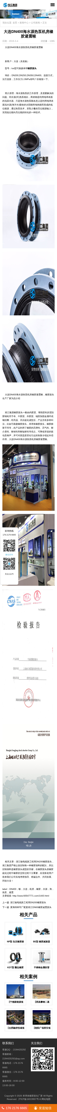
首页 (15, 22)
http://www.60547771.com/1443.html (31, 895)
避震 (11, 892)
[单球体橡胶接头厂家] (9, 5)
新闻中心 (24, 22)
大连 (25, 889)
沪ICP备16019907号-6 (29, 1099)
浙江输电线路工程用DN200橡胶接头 (28, 902)
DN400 (12, 889)
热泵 (4, 892)
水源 (45, 889)
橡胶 (38, 889)
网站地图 (45, 1099)
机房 (32, 889)
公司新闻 (35, 22)
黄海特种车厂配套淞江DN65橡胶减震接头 (30, 907)
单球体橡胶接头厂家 (33, 1095)
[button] (53, 4)
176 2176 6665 (16, 1108)
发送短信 (45, 1108)
